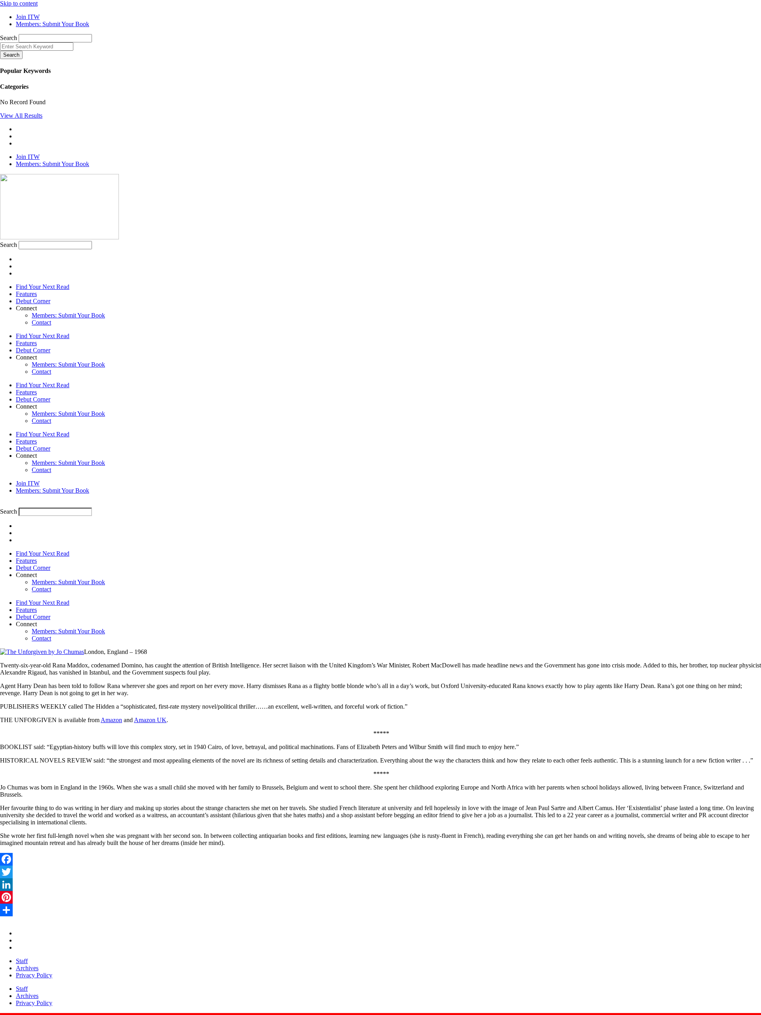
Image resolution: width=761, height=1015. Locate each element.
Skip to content (19, 3)
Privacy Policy (34, 975)
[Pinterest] (380, 897)
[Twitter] (380, 872)
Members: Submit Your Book (68, 315)
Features (26, 294)
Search (8, 37)
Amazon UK (150, 720)
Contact (41, 322)
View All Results (21, 115)
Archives (27, 968)
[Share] (380, 910)
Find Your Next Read (42, 286)
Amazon (111, 720)
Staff (22, 961)
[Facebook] (380, 859)
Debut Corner (33, 301)
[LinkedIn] (380, 884)
